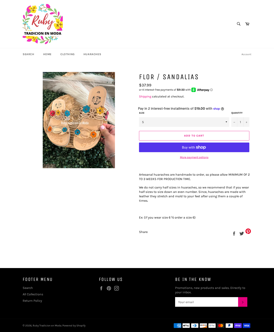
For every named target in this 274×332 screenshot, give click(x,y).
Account (246, 54)
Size (141, 112)
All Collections (33, 294)
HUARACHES (92, 54)
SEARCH (28, 54)
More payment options (194, 157)
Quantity (237, 112)
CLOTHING (67, 54)
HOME (47, 54)
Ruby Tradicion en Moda (47, 325)
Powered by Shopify (73, 325)
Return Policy (32, 301)
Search (28, 288)
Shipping (145, 96)
